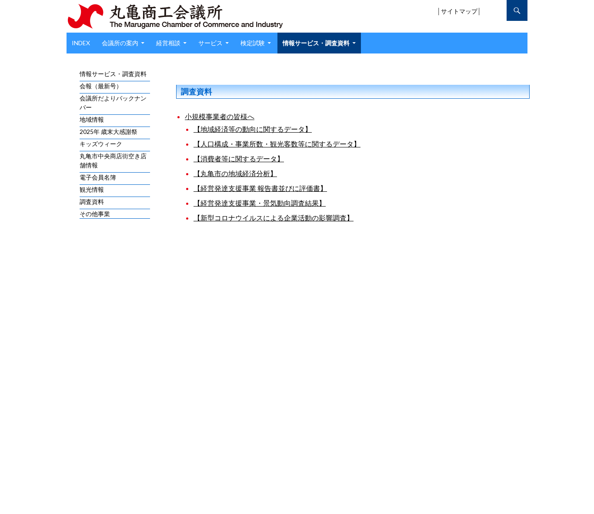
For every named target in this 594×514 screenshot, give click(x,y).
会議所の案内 (120, 43)
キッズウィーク (101, 143)
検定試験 (252, 43)
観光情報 (92, 189)
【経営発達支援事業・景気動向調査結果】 (260, 203)
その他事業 (95, 213)
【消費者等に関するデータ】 (239, 158)
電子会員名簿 (98, 177)
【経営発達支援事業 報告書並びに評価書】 (260, 188)
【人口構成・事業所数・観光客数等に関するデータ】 (277, 144)
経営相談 (168, 43)
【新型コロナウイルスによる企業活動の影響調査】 (274, 218)
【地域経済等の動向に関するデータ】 (253, 129)
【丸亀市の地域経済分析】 (235, 173)
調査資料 (92, 201)
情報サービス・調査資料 (316, 43)
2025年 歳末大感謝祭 (108, 131)
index (81, 43)
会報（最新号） (101, 86)
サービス (210, 43)
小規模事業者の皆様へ (219, 116)
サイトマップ (459, 11)
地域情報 (92, 119)
